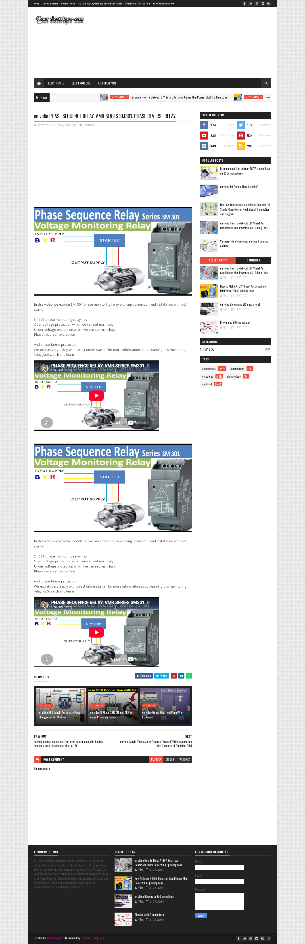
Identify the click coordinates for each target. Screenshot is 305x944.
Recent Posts (218, 260)
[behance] (268, 3)
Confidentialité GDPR (163, 3)
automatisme (237, 368)
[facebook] (244, 3)
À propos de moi (50, 3)
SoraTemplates (54, 938)
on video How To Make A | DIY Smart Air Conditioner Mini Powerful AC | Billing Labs (155, 97)
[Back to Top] (268, 938)
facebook (184, 759)
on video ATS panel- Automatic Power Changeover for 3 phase (59, 714)
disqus (170, 759)
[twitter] (250, 3)
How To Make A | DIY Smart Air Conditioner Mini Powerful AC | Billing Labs (244, 288)
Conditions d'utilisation (137, 3)
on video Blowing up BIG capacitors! (240, 304)
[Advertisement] (190, 42)
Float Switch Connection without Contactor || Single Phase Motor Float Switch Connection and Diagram (245, 209)
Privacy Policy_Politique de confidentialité (100, 3)
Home (36, 3)
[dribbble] (256, 3)
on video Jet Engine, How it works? (239, 186)
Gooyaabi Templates (92, 938)
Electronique (81, 83)
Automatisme (107, 83)
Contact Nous (68, 3)
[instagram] (262, 3)
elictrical (89, 125)
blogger (156, 759)
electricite (207, 376)
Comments (253, 260)
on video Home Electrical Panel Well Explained (162, 714)
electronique (234, 376)
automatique (95, 97)
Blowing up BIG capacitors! (235, 322)
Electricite (56, 83)
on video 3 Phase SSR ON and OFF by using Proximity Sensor (111, 714)
